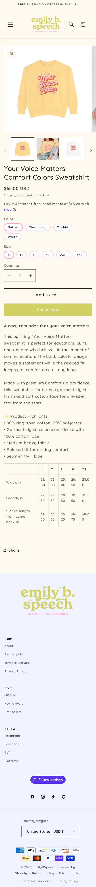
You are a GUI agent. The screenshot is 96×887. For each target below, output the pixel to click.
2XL (63, 255)
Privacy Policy (15, 671)
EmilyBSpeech (44, 867)
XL (48, 255)
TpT (7, 752)
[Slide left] (5, 150)
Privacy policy (70, 873)
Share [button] (14, 550)
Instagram (12, 735)
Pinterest (11, 761)
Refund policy (14, 654)
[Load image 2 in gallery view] (48, 149)
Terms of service (36, 881)
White (12, 237)
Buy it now (48, 309)
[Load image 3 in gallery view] (73, 149)
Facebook (11, 744)
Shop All (10, 695)
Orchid (62, 227)
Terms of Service (17, 662)
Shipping (10, 195)
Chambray (38, 227)
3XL (80, 255)
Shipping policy (66, 881)
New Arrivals (13, 703)
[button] (11, 24)
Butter (13, 227)
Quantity (11, 265)
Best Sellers (13, 712)
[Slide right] (91, 150)
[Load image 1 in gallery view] (22, 149)
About (8, 646)
